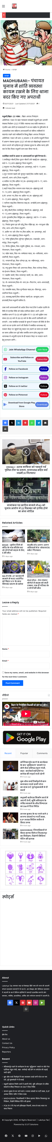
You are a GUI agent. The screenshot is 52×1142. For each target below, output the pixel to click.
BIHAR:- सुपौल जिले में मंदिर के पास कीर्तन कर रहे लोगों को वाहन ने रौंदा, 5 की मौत (13, 549)
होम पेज (4, 1034)
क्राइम (14, 69)
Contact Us (7, 1043)
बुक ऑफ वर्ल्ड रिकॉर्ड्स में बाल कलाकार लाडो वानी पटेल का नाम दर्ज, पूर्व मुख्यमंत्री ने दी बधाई (34, 786)
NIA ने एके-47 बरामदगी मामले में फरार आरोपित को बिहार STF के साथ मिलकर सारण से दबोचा (13, 580)
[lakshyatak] (14, 6)
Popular (24, 753)
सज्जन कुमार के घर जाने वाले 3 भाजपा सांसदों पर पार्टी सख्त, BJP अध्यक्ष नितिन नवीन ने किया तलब (34, 818)
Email (5, 661)
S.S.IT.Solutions (31, 1124)
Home (7, 69)
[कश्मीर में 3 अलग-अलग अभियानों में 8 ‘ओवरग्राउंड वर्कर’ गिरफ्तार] (38, 536)
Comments (42, 753)
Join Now (42, 349)
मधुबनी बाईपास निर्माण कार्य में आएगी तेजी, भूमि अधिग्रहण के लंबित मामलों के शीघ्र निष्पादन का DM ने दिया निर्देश (34, 802)
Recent (8, 753)
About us (6, 1039)
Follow (43, 369)
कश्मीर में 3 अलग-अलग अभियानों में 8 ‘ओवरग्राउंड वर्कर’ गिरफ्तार (38, 548)
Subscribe (42, 359)
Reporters (6, 1052)
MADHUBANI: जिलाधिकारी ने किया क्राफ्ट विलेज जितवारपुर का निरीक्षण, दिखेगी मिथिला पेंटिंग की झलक (33, 834)
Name (5, 649)
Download (42, 404)
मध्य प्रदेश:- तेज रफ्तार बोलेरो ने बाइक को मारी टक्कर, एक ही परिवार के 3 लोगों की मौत (38, 584)
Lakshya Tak (43, 1120)
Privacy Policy (8, 1047)
